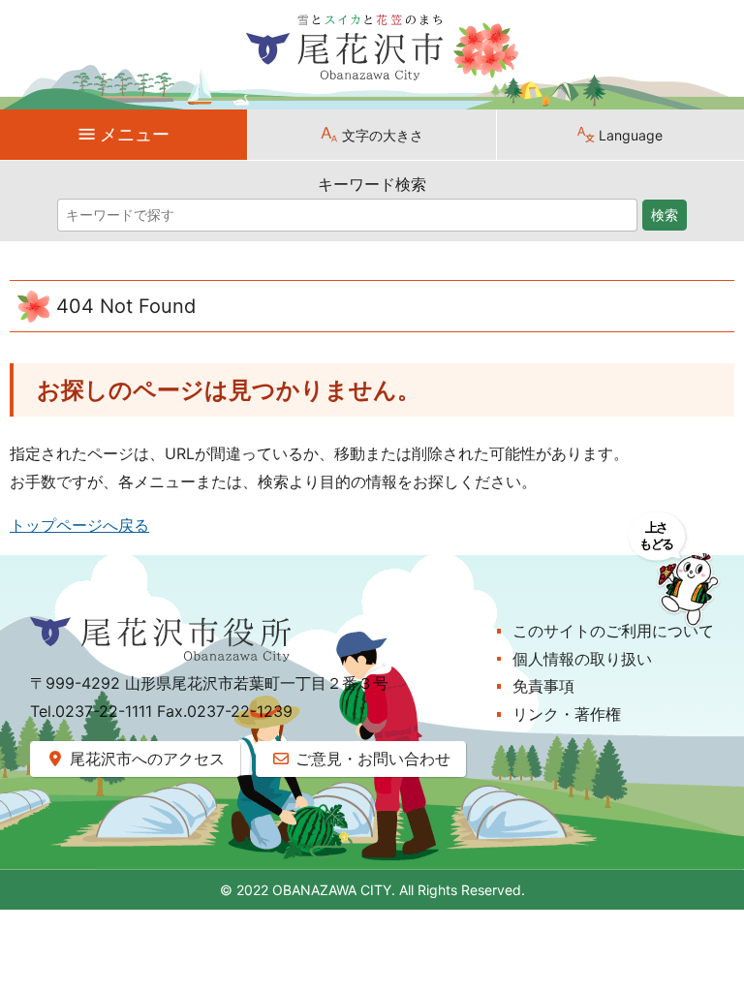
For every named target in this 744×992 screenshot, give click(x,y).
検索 (664, 215)
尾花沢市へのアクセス (145, 758)
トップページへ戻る (79, 525)
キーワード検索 (372, 184)
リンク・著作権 (566, 714)
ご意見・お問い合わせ (370, 758)
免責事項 (543, 686)
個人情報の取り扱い (582, 658)
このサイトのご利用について (613, 630)
